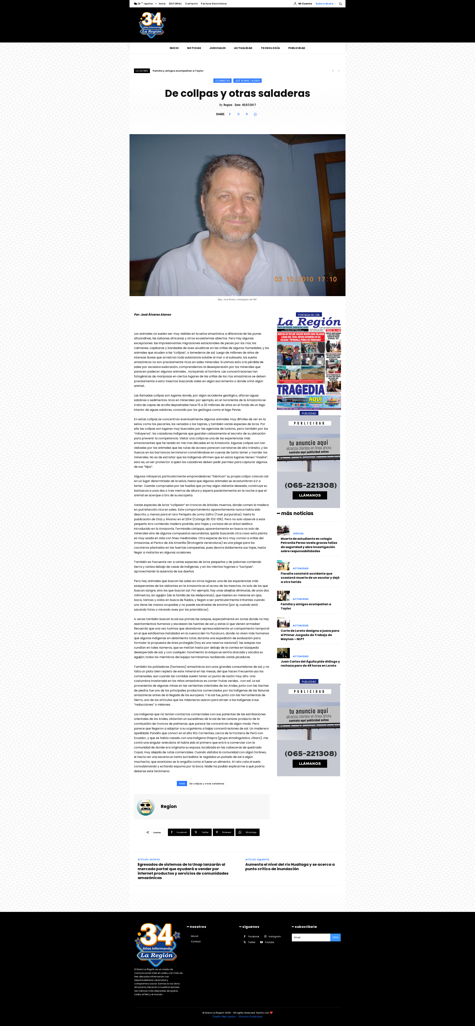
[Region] (148, 807)
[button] (340, 3)
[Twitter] (238, 114)
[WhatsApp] (255, 114)
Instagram (275, 936)
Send (335, 937)
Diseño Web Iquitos (225, 1016)
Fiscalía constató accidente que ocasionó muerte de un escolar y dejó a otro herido (310, 577)
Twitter (251, 942)
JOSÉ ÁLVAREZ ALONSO (247, 80)
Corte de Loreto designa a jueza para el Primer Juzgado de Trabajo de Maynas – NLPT (208, 71)
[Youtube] (261, 942)
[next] (338, 70)
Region (228, 105)
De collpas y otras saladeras (206, 783)
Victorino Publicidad (250, 1016)
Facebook (253, 936)
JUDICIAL (298, 533)
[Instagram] (265, 936)
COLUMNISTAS (222, 80)
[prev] (332, 70)
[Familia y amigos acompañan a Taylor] (283, 596)
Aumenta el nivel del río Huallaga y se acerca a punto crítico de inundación (290, 866)
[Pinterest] (246, 114)
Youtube (269, 942)
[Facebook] (229, 114)
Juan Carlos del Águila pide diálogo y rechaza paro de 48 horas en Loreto (310, 663)
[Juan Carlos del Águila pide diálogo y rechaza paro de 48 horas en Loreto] (283, 653)
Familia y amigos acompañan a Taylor (306, 606)
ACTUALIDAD (301, 568)
